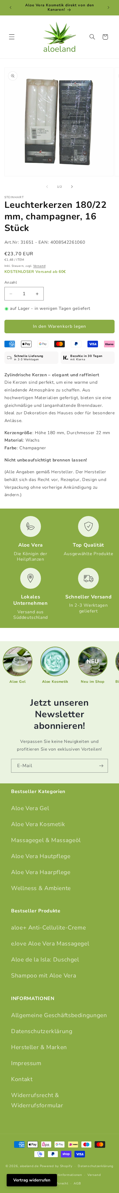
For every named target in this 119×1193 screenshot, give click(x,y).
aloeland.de (29, 1166)
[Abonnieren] (101, 765)
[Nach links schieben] (47, 187)
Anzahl (10, 282)
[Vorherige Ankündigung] (10, 7)
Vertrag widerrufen (31, 1180)
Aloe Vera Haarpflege (41, 872)
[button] (11, 37)
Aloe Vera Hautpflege (41, 856)
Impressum (26, 1063)
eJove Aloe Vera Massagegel (50, 943)
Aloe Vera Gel (30, 808)
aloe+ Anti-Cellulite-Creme (48, 927)
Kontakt (21, 1079)
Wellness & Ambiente (41, 888)
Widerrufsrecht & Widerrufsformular (37, 1100)
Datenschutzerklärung (42, 1031)
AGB (77, 1183)
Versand (39, 266)
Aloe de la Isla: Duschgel (45, 959)
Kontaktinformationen (64, 1175)
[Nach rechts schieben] (72, 187)
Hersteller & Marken (39, 1047)
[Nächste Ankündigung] (108, 7)
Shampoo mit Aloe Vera (43, 975)
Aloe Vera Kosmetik (38, 824)
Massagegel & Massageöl (46, 840)
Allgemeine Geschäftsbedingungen (59, 1015)
